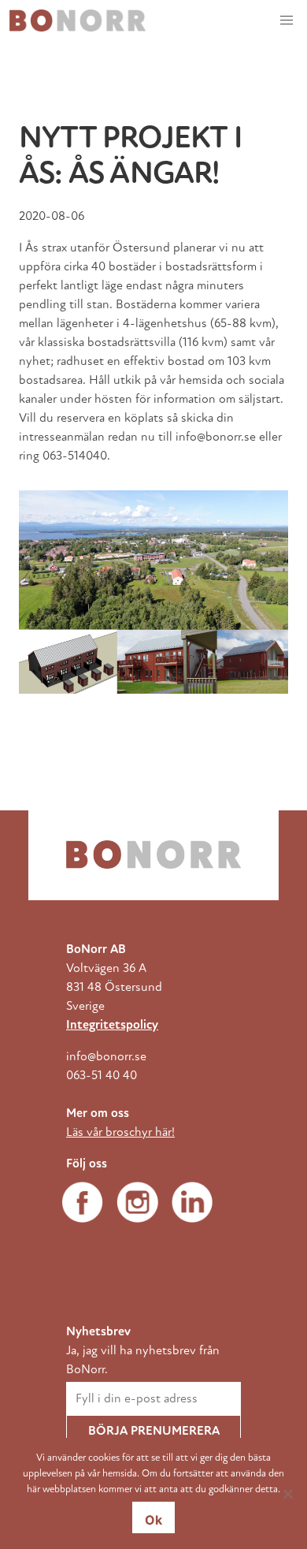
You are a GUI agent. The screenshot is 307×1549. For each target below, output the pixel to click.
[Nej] (287, 1494)
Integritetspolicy (112, 1025)
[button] (286, 20)
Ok (153, 1520)
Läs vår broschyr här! (120, 1132)
